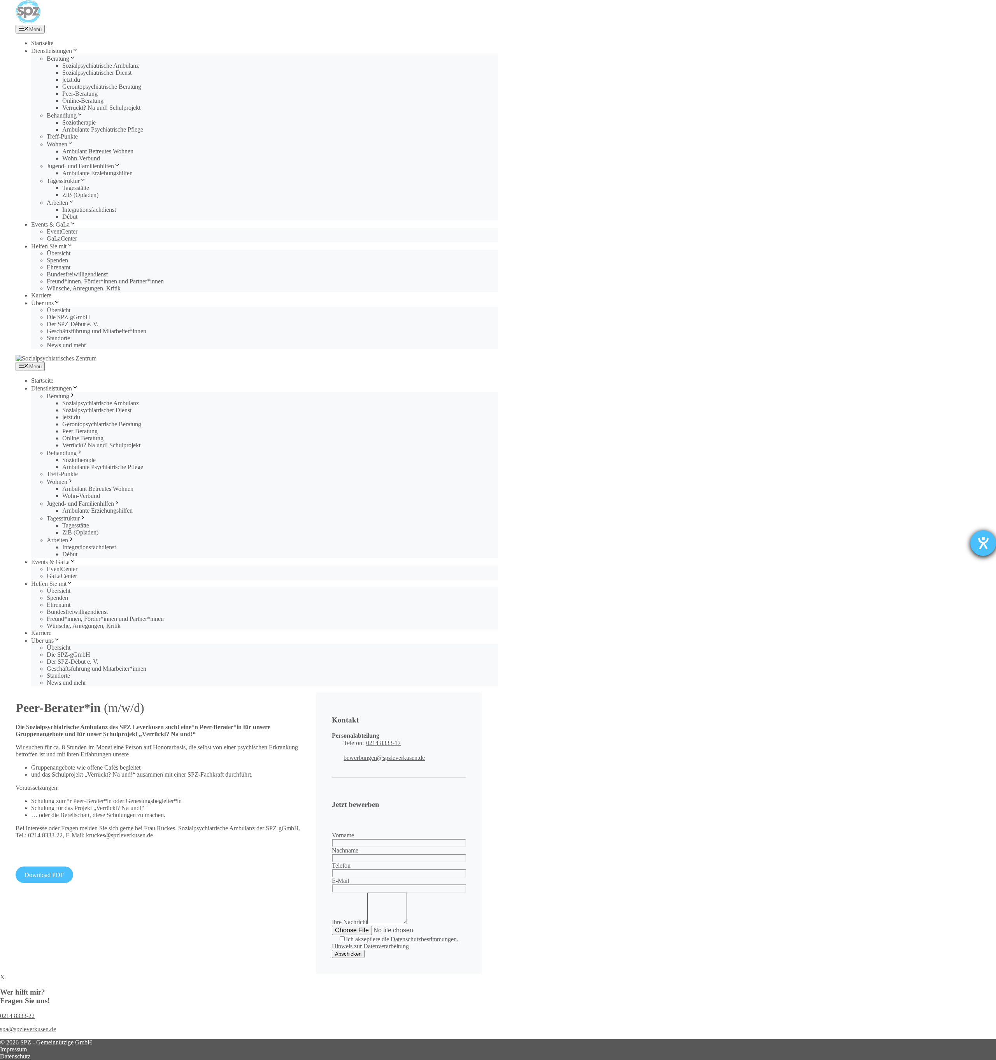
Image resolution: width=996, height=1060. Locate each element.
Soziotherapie (79, 122)
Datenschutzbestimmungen (424, 939)
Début (69, 216)
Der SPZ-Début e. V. (72, 324)
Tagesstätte (75, 188)
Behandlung (62, 115)
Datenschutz (15, 1056)
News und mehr (66, 345)
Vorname (343, 835)
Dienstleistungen (51, 50)
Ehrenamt (58, 267)
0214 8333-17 (383, 743)
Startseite (42, 43)
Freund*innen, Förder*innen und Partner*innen (105, 281)
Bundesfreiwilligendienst (77, 274)
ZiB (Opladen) (80, 195)
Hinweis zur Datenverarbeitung (370, 946)
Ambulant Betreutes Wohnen (97, 151)
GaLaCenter (62, 238)
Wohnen (57, 144)
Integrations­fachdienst (89, 209)
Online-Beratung (82, 100)
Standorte (58, 338)
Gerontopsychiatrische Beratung (101, 86)
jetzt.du (71, 79)
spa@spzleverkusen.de (28, 1029)
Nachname (345, 850)
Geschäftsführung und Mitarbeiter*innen (96, 331)
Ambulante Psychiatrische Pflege (102, 129)
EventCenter (62, 231)
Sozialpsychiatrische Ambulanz (100, 65)
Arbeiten (57, 202)
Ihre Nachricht (349, 922)
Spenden (57, 260)
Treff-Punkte (62, 136)
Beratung (58, 58)
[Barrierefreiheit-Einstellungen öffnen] (983, 543)
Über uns (42, 303)
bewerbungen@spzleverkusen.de (384, 757)
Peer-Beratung (80, 93)
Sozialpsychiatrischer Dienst (97, 72)
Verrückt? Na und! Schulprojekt (101, 107)
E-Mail (340, 880)
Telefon (341, 865)
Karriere (41, 295)
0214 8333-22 (17, 1016)
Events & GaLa (50, 224)
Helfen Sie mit (49, 246)
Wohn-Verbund (81, 158)
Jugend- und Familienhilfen (80, 166)
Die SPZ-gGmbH (68, 317)
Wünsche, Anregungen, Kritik (84, 288)
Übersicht (58, 253)
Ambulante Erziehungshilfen (97, 173)
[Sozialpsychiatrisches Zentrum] (28, 21)
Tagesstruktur (63, 181)
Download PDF (44, 875)
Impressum (13, 1049)
